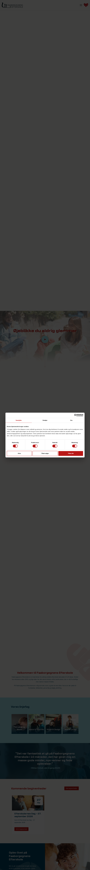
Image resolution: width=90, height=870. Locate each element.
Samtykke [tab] (19, 420)
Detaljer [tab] (45, 420)
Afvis (19, 453)
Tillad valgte (45, 453)
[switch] (35, 446)
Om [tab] (71, 420)
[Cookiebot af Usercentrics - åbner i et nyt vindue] (75, 415)
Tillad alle (71, 453)
